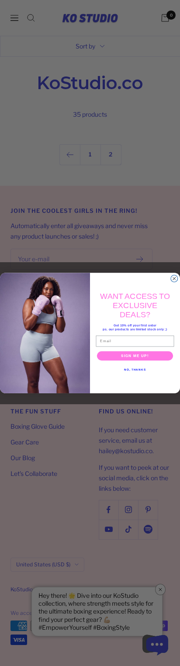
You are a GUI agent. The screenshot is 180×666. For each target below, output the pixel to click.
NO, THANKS (135, 369)
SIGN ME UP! (135, 355)
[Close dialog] (174, 278)
